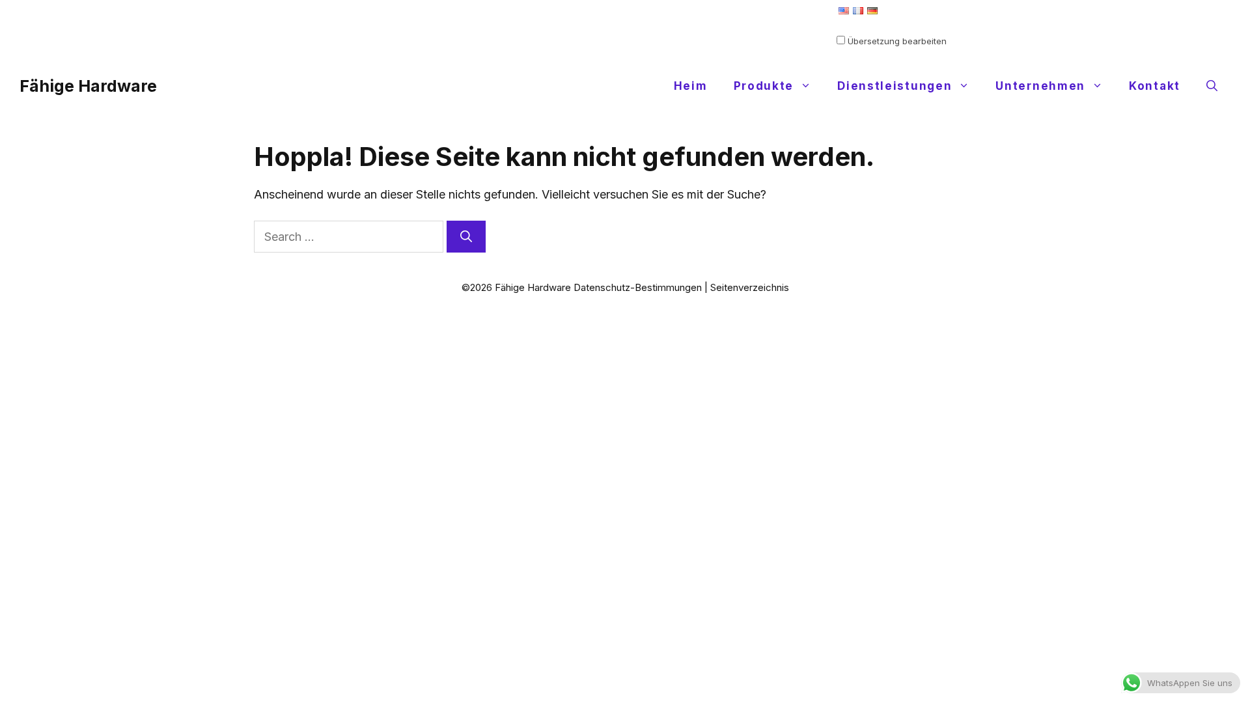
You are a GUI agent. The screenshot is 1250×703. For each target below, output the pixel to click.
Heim (691, 85)
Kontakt (1154, 85)
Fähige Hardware (88, 86)
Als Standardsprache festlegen (900, 23)
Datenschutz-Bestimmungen (638, 287)
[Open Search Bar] (1211, 86)
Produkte (764, 85)
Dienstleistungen (894, 85)
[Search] (466, 237)
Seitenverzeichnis (749, 287)
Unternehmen (1040, 85)
